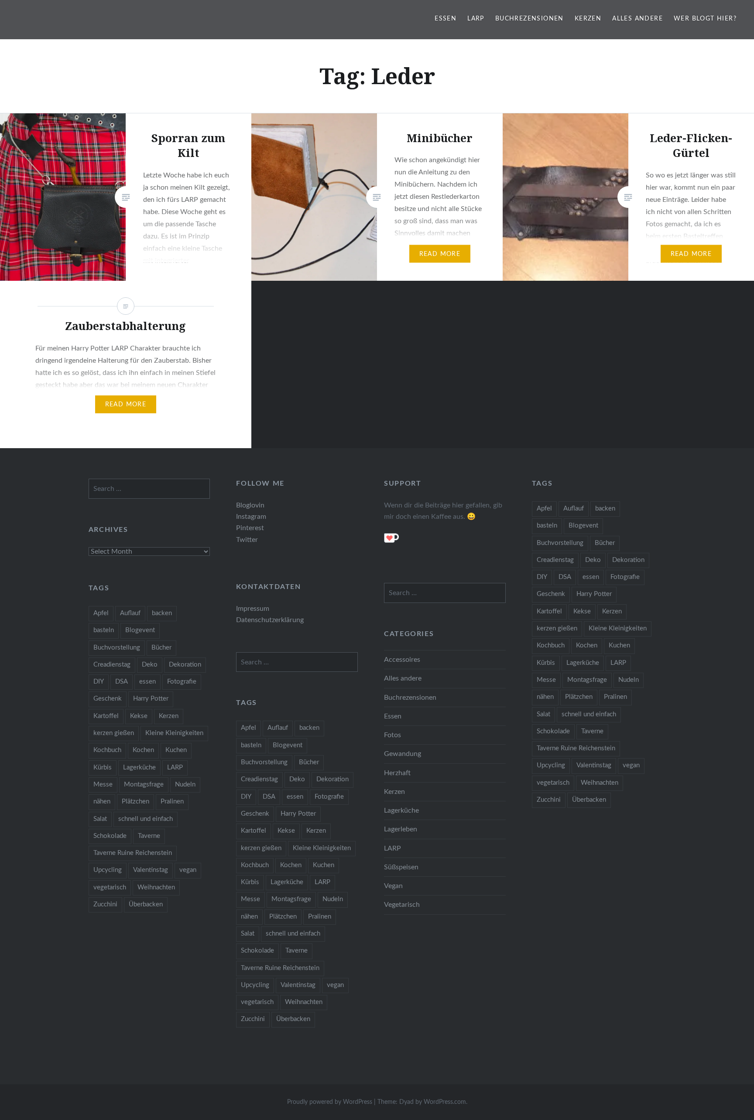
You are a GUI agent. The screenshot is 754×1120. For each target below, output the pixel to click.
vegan (631, 765)
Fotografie (625, 577)
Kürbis (546, 663)
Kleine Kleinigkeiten (618, 628)
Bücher (605, 543)
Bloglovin (250, 505)
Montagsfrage (587, 680)
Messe (546, 680)
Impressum (252, 608)
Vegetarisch (402, 904)
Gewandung (402, 753)
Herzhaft (397, 772)
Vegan (393, 885)
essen (591, 577)
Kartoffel (549, 611)
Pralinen (615, 697)
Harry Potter (594, 594)
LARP (475, 19)
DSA (565, 577)
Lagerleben (400, 829)
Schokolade (553, 731)
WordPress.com (445, 1102)
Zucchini (549, 800)
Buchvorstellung (560, 543)
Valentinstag (593, 765)
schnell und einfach (589, 714)
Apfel (544, 508)
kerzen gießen (557, 628)
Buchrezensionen (529, 19)
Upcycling (551, 765)
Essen (445, 19)
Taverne (592, 731)
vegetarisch (553, 783)
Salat (543, 714)
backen (605, 508)
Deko (593, 560)
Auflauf (573, 508)
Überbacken (589, 800)
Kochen (586, 645)
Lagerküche (582, 663)
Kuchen (619, 645)
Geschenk (551, 594)
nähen (545, 697)
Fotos (392, 735)
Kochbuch (551, 645)
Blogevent (583, 525)
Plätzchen (579, 697)
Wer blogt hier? (705, 19)
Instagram (251, 516)
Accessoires (402, 659)
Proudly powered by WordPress (329, 1102)
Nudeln (628, 680)
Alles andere (637, 19)
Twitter (247, 539)
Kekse (582, 611)
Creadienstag (555, 560)
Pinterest (250, 527)
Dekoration (628, 560)
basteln (547, 525)
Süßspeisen (401, 867)
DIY (542, 577)
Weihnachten (599, 783)
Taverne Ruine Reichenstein (576, 748)
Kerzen (588, 19)
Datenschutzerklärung (270, 619)
